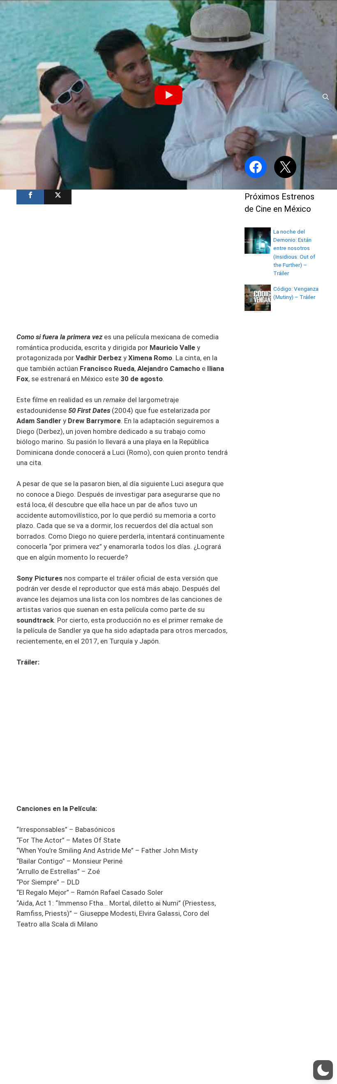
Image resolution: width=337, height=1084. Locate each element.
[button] (323, 1070)
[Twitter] (58, 195)
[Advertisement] (122, 267)
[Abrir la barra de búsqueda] (325, 97)
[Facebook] (30, 195)
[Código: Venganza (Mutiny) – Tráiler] (258, 308)
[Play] (168, 95)
